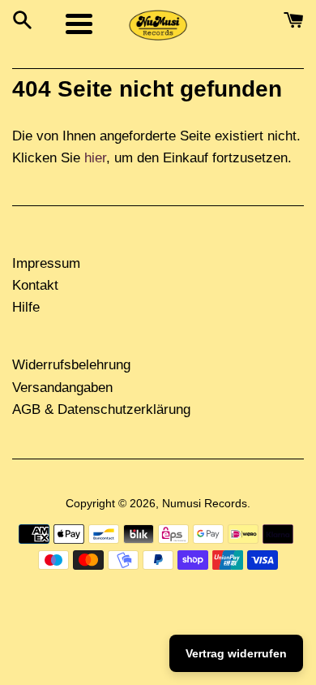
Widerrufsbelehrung (71, 365)
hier (95, 158)
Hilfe (26, 307)
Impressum (46, 263)
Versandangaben (62, 387)
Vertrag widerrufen (236, 653)
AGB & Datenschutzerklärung (101, 409)
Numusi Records (204, 504)
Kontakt (35, 285)
